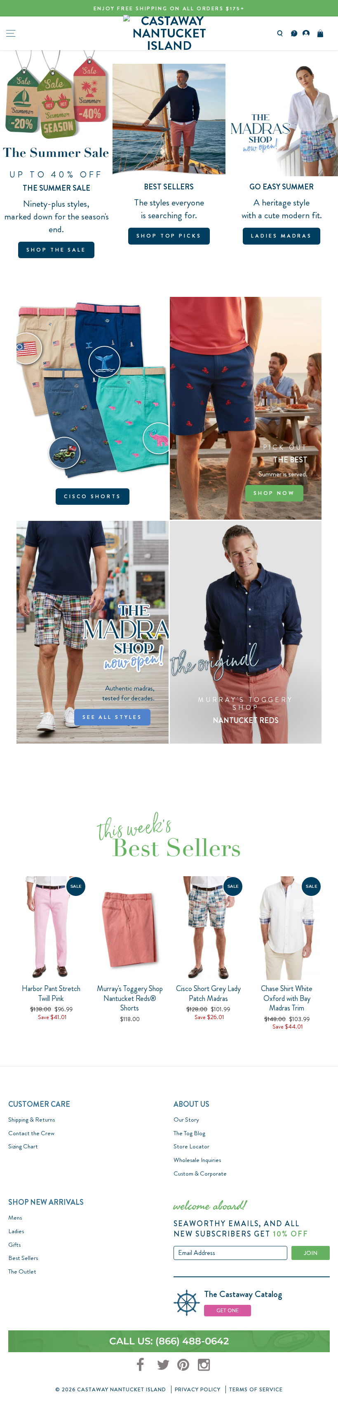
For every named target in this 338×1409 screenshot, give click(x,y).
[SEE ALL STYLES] (92, 632)
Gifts (14, 1244)
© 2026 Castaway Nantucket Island (110, 1389)
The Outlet (22, 1271)
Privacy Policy (198, 1389)
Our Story (186, 1119)
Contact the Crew (31, 1133)
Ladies (16, 1231)
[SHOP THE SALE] (56, 158)
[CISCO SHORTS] (92, 408)
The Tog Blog (189, 1133)
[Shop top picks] (169, 158)
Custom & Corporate (200, 1173)
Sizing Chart (23, 1146)
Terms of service (256, 1389)
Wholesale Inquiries (197, 1159)
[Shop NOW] (246, 408)
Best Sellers (23, 1257)
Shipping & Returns (31, 1119)
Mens (15, 1217)
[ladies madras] (281, 158)
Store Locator (191, 1146)
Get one (227, 1310)
